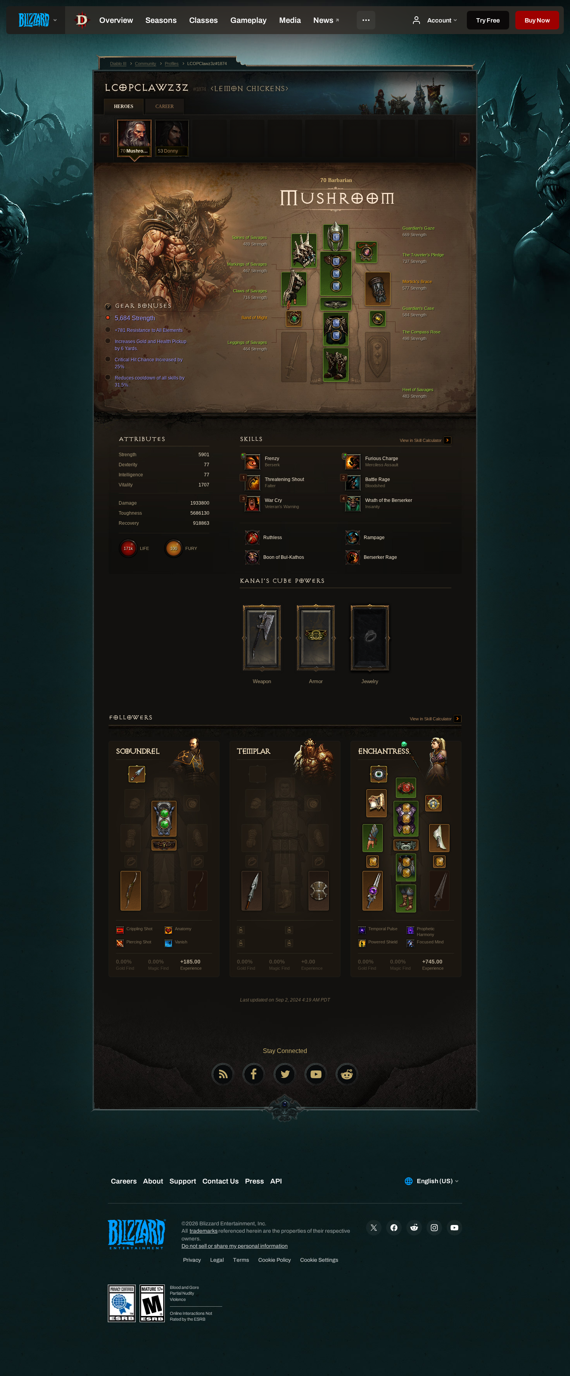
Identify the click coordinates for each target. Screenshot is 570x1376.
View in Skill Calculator (421, 440)
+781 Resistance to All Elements (149, 330)
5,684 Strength (135, 318)
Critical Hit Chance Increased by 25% (149, 363)
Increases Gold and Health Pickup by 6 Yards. (151, 345)
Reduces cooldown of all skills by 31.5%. (150, 381)
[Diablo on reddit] (347, 1074)
